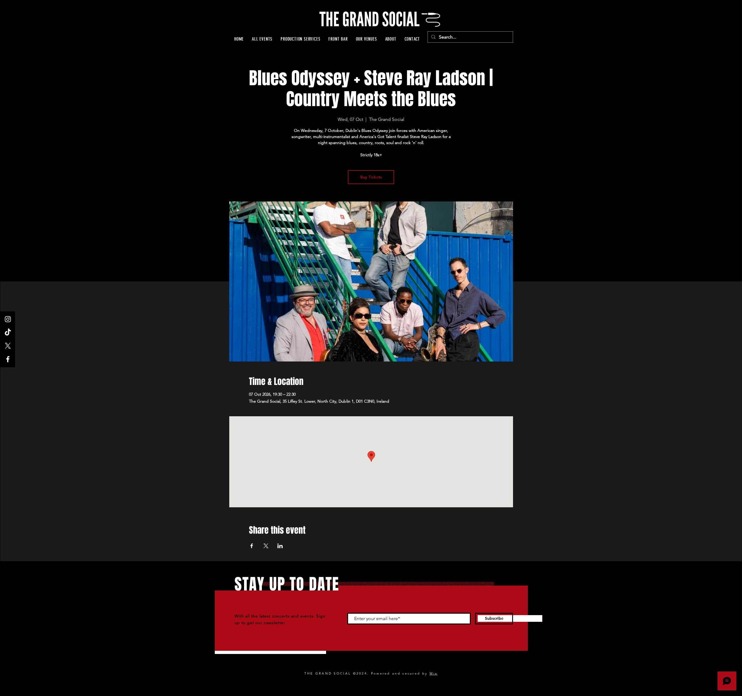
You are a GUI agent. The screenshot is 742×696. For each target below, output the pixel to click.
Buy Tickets (371, 177)
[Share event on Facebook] (251, 546)
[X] (8, 346)
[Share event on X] (266, 546)
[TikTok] (8, 332)
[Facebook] (8, 359)
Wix (434, 673)
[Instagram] (8, 319)
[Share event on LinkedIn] (280, 546)
